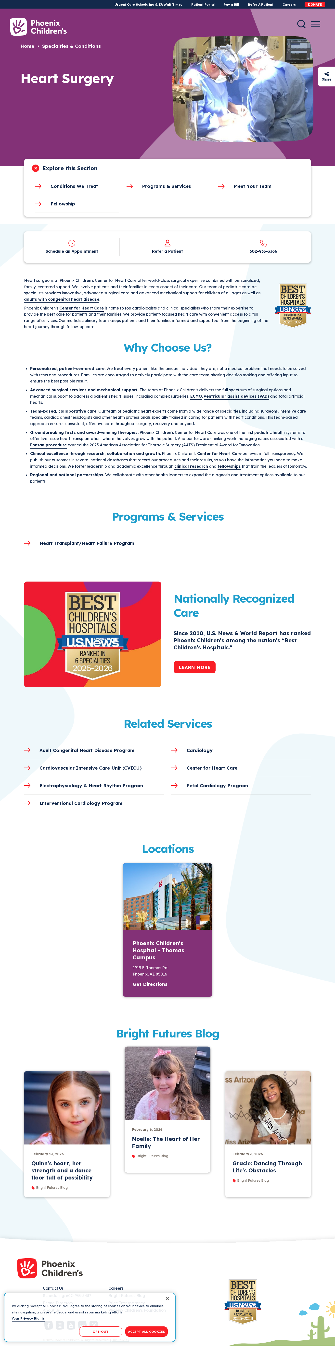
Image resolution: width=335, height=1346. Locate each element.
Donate (315, 4)
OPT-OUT (100, 1331)
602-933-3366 (263, 251)
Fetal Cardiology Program (217, 785)
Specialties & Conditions (71, 46)
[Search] (301, 24)
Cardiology (200, 750)
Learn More (194, 667)
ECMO (196, 396)
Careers (289, 4)
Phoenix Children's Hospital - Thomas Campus (158, 950)
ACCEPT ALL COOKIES (146, 1331)
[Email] (326, 74)
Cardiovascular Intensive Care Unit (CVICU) (90, 768)
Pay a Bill (231, 4)
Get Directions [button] (150, 984)
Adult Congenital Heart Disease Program (86, 750)
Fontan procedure (48, 444)
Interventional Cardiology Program (80, 803)
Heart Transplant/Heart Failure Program (86, 543)
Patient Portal (203, 4)
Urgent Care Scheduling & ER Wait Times (148, 4)
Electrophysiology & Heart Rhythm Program (91, 785)
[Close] (167, 1298)
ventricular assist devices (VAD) (236, 396)
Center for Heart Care (219, 453)
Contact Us (53, 1288)
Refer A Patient (260, 4)
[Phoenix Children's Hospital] (38, 27)
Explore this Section (69, 168)
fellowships (229, 466)
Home (27, 46)
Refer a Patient (167, 251)
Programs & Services (166, 186)
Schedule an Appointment (72, 251)
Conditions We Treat (74, 186)
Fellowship (63, 204)
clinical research (191, 466)
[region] (90, 1317)
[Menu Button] (315, 24)
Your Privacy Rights (28, 1318)
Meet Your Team (252, 186)
